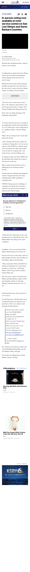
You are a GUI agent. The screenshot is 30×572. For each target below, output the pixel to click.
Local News (6, 14)
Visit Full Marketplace (21, 368)
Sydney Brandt (8, 56)
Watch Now (25, 2)
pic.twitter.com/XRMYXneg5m (15, 335)
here (19, 351)
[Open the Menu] (2, 2)
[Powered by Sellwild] (24, 463)
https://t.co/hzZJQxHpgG (13, 332)
